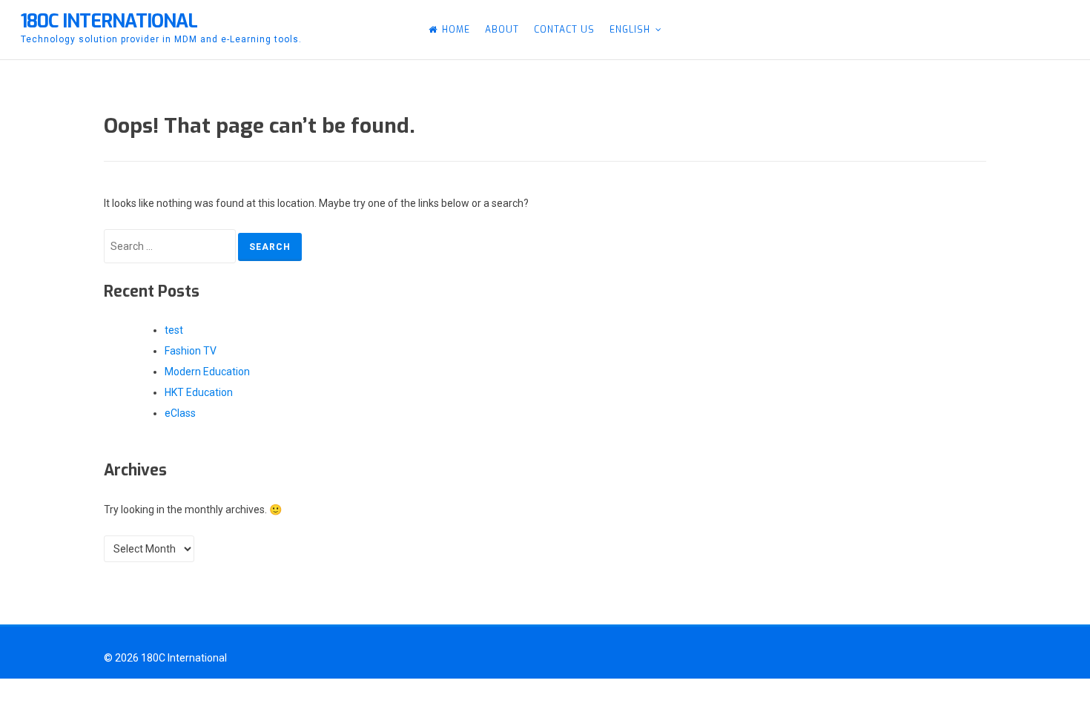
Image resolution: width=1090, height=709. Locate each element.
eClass (180, 413)
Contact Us (564, 30)
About (502, 30)
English (630, 30)
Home (456, 30)
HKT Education (199, 392)
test (174, 330)
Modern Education (207, 371)
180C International (109, 21)
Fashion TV (191, 351)
